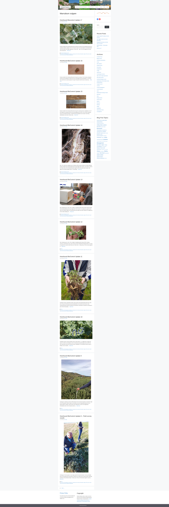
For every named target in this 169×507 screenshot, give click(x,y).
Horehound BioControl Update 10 (71, 317)
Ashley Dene (100, 125)
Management (100, 143)
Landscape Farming (100, 139)
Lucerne (105, 139)
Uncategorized (99, 111)
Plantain (98, 147)
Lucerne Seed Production (104, 141)
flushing (101, 134)
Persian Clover (99, 99)
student (98, 153)
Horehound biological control (65, 83)
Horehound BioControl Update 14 (71, 125)
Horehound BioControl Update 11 (71, 256)
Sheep (98, 151)
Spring (105, 151)
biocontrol (62, 84)
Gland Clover (99, 72)
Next (63, 488)
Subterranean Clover (100, 109)
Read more (69, 50)
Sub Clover (102, 153)
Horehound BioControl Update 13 (71, 179)
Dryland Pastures (65, 7)
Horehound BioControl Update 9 (71, 356)
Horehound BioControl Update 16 (71, 61)
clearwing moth (74, 84)
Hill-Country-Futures (100, 77)
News (61, 248)
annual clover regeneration (102, 120)
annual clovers (99, 121)
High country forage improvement (102, 75)
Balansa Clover (99, 58)
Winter (106, 158)
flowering (98, 134)
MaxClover (98, 94)
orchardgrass (99, 146)
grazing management (100, 135)
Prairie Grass (99, 149)
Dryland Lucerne (99, 65)
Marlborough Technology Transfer (102, 92)
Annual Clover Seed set (100, 123)
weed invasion (64, 85)
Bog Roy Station (103, 126)
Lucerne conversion (99, 141)
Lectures (98, 85)
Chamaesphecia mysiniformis (68, 84)
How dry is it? (99, 48)
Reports (98, 101)
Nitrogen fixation (99, 97)
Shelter (98, 106)
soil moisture (102, 151)
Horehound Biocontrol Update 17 (71, 20)
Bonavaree (99, 128)
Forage (98, 70)
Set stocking (106, 149)
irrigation (102, 137)
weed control (100, 155)
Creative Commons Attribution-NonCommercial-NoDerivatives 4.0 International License (84, 500)
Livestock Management (100, 87)
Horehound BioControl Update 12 (71, 222)
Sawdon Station (103, 149)
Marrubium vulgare (83, 84)
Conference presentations (101, 60)
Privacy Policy (64, 493)
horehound (78, 84)
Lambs (105, 137)
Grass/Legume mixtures (101, 74)
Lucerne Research (100, 89)
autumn (105, 125)
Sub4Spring (99, 108)
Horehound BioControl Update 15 (71, 91)
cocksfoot (104, 131)
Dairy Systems (99, 63)
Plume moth (87, 84)
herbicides (105, 135)
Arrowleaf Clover (99, 56)
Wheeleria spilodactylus (69, 85)
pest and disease (104, 146)
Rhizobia (98, 104)
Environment (99, 67)
